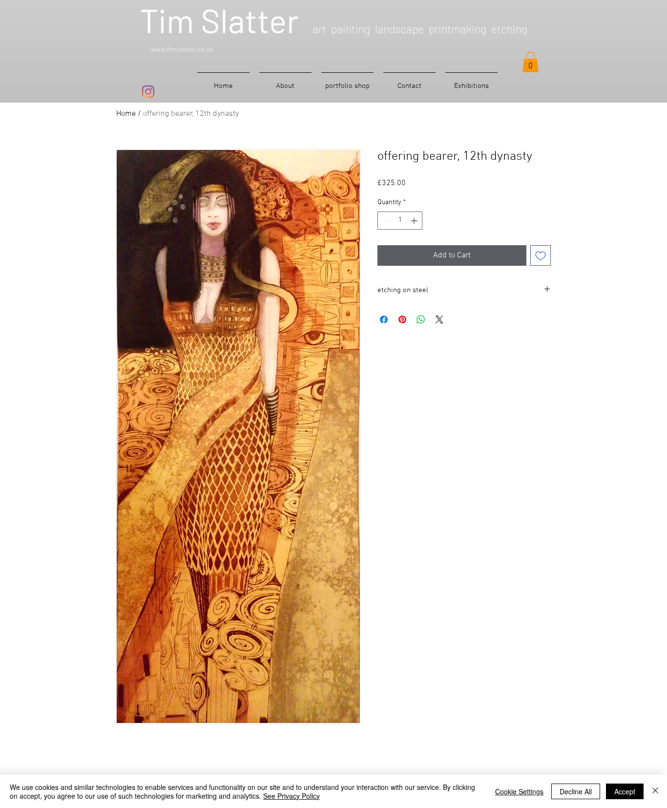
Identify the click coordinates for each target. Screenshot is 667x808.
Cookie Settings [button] (519, 791)
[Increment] (415, 220)
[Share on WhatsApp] (421, 319)
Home (126, 114)
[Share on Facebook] (384, 319)
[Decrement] (385, 220)
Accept (624, 791)
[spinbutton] (400, 220)
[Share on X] (439, 319)
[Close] (655, 791)
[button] (530, 62)
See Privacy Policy (291, 796)
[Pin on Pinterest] (402, 319)
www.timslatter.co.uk (182, 49)
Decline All (576, 791)
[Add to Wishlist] (540, 255)
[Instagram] (148, 91)
